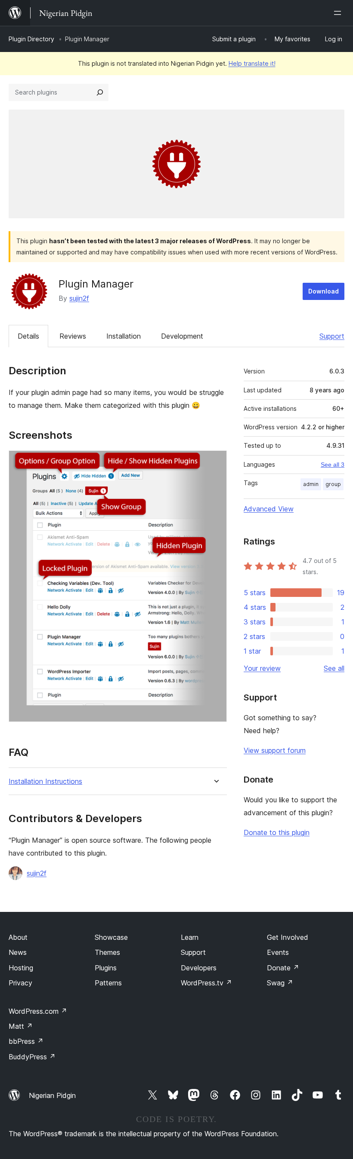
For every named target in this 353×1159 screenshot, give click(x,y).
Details (28, 336)
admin (311, 484)
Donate (283, 967)
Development (182, 336)
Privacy (20, 983)
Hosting (21, 967)
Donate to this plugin (277, 832)
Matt (21, 1026)
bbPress (26, 1041)
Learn (189, 937)
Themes (107, 952)
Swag (280, 983)
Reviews (72, 336)
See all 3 (332, 464)
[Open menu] (339, 13)
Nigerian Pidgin (52, 1095)
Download (323, 291)
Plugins (106, 967)
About (18, 937)
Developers (199, 967)
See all (334, 668)
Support (331, 336)
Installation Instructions (45, 781)
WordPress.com (38, 1011)
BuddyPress (32, 1056)
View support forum (275, 750)
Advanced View (269, 509)
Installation (123, 336)
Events (278, 952)
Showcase (111, 937)
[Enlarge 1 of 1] (215, 462)
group (333, 484)
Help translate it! (252, 63)
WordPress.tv (206, 983)
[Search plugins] (99, 92)
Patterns (108, 983)
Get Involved (287, 937)
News (18, 952)
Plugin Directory (31, 39)
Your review (262, 668)
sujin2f (79, 298)
